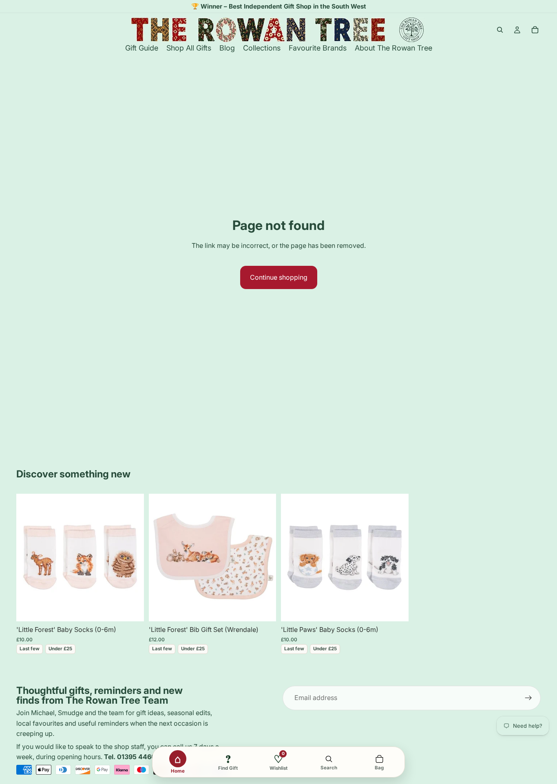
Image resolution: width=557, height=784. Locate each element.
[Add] (131, 608)
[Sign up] (528, 698)
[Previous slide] (28, 557)
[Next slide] (131, 557)
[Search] (500, 30)
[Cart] (535, 30)
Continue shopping (278, 277)
